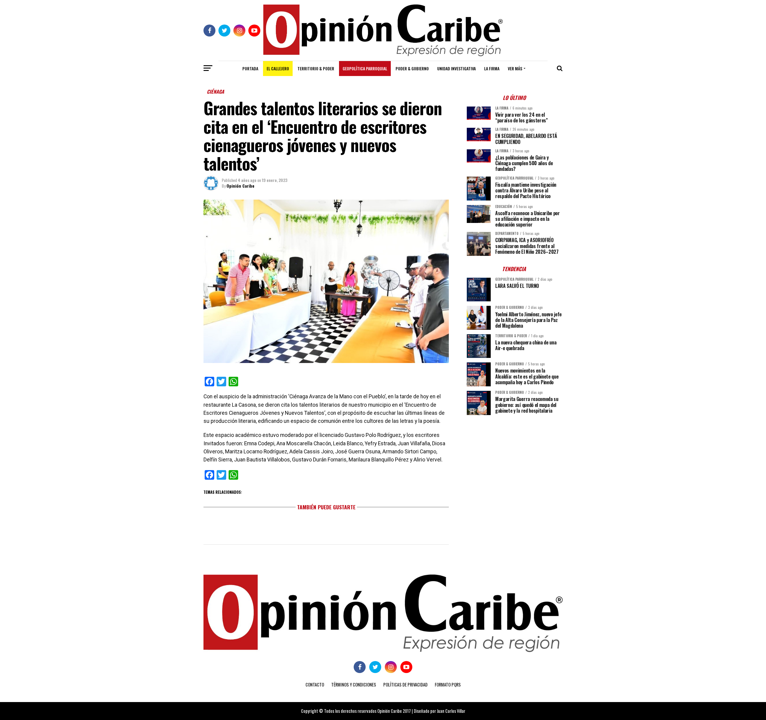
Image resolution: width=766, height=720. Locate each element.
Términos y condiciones (353, 684)
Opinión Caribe (240, 186)
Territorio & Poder (315, 68)
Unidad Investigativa (456, 68)
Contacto (315, 684)
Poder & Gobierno (412, 68)
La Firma (491, 68)
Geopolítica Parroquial (365, 68)
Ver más (515, 68)
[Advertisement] (515, 461)
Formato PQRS (448, 684)
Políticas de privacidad (405, 684)
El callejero (278, 68)
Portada (250, 68)
